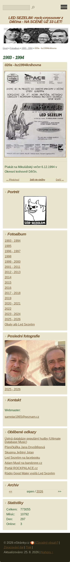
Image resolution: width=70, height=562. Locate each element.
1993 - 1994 (27, 48)
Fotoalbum (14, 48)
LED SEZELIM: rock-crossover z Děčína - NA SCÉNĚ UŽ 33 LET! (35, 20)
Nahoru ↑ (47, 552)
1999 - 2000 (13, 261)
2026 (39, 491)
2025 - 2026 (13, 319)
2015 (8, 282)
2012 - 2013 (13, 272)
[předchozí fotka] (9, 116)
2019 (8, 298)
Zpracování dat (14, 547)
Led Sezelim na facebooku (22, 457)
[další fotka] (61, 116)
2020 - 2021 (13, 303)
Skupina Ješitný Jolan (19, 452)
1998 (8, 256)
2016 (8, 287)
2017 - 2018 (13, 293)
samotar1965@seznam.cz (22, 416)
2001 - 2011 (12, 266)
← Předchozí (12, 179)
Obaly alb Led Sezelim (20, 324)
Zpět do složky (37, 179)
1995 (8, 246)
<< (10, 491)
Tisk (28, 547)
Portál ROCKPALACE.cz (21, 468)
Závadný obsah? (47, 542)
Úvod (5, 48)
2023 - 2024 (13, 314)
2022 (8, 308)
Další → (60, 179)
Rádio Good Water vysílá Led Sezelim (30, 473)
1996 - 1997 (13, 251)
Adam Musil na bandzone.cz (23, 462)
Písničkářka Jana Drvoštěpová (25, 447)
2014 (8, 277)
